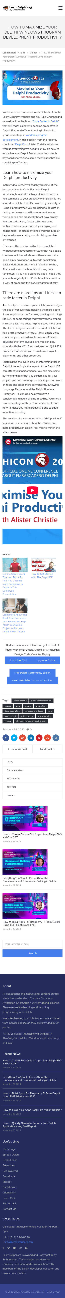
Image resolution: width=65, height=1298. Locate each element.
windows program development (31, 721)
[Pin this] (39, 737)
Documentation (15, 770)
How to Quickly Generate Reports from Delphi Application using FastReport (29, 1124)
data (18, 706)
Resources (8, 1165)
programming (44, 716)
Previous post (19, 749)
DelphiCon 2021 (12, 711)
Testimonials (13, 778)
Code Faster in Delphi (45, 121)
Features (11, 795)
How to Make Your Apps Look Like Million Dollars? (32, 1110)
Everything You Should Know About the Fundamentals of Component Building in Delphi (29, 879)
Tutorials (11, 786)
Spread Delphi (10, 1154)
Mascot (7, 1181)
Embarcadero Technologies (18, 1259)
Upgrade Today (46, 660)
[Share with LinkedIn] (31, 737)
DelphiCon (21, 144)
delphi (28, 706)
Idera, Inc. (45, 1259)
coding (7, 706)
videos (7, 721)
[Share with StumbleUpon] (47, 737)
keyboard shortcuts (33, 711)
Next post (46, 749)
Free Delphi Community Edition (32, 672)
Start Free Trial (18, 660)
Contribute (8, 1176)
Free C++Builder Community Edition (32, 680)
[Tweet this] (14, 737)
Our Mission (9, 1187)
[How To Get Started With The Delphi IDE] (43, 565)
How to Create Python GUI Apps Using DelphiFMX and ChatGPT (32, 836)
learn (50, 711)
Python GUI (9, 1203)
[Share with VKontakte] (55, 737)
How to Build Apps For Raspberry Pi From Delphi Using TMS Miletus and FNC (31, 923)
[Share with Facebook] (5, 737)
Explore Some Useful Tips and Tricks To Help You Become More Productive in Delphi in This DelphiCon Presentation (13, 584)
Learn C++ (8, 1198)
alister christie (20, 700)
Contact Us (9, 1208)
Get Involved (10, 1171)
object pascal (26, 716)
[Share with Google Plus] (22, 737)
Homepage (9, 1149)
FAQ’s (10, 762)
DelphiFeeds (9, 1160)
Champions (9, 1192)
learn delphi (10, 716)
